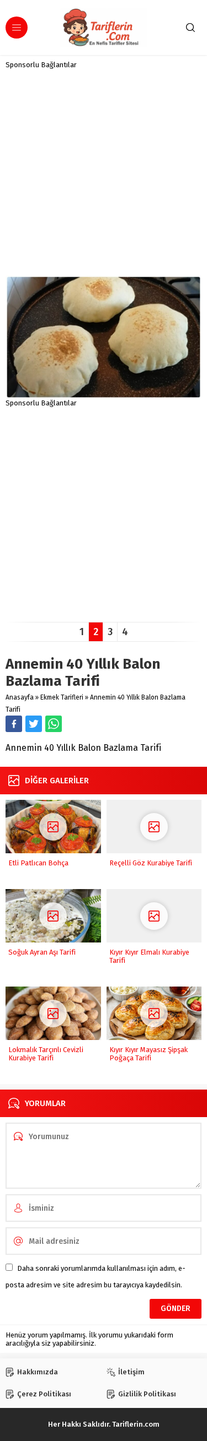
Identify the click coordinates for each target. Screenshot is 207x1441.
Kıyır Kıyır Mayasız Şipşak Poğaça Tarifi (148, 1053)
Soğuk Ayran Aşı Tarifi (42, 952)
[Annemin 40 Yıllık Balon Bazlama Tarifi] (103, 395)
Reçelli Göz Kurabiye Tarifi (150, 863)
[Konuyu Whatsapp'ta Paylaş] (53, 724)
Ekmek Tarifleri (61, 697)
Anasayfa (20, 697)
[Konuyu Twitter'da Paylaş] (33, 724)
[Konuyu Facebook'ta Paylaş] (14, 724)
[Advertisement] (103, 172)
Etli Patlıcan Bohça (38, 863)
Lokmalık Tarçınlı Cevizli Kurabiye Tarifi (45, 1053)
